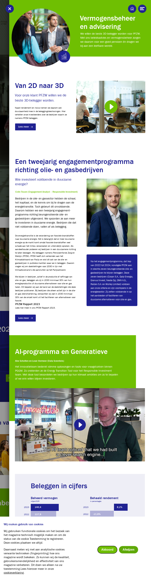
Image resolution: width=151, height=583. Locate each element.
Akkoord (107, 549)
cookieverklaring (14, 573)
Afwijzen (128, 549)
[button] (110, 107)
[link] (25, 126)
